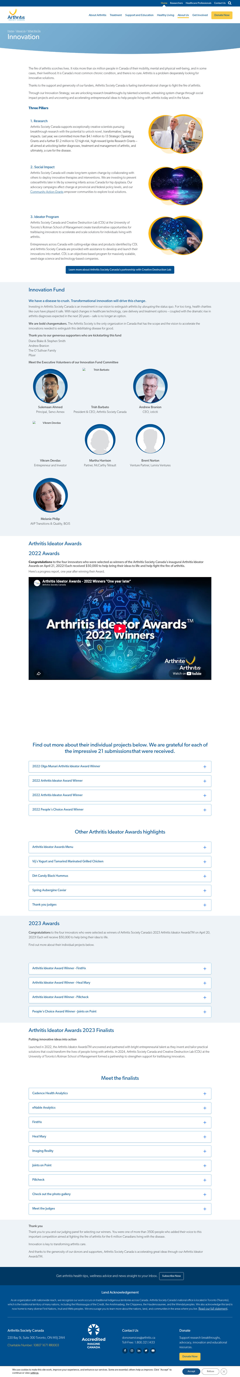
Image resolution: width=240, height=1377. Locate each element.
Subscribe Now (171, 1276)
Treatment (116, 15)
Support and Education (139, 15)
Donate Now (189, 1356)
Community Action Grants (46, 192)
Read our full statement (213, 1309)
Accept (191, 1371)
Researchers (176, 3)
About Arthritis (97, 15)
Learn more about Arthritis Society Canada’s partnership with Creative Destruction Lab (120, 269)
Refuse (210, 1371)
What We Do (34, 31)
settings (34, 1373)
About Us (183, 15)
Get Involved (200, 15)
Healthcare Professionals (198, 3)
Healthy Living (165, 15)
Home (164, 3)
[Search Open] (229, 3)
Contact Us (220, 3)
